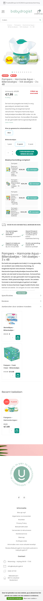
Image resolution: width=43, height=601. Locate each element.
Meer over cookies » (30, 598)
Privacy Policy (22, 523)
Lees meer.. (9, 122)
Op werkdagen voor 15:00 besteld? (12, 233)
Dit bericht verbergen (15, 598)
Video (14, 75)
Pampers (5, 75)
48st (9, 133)
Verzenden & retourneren (21, 530)
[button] (12, 72)
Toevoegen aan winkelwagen (26, 152)
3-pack (20, 144)
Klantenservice (21, 534)
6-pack (30, 144)
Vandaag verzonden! (13, 236)
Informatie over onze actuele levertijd (22, 544)
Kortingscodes (21, 541)
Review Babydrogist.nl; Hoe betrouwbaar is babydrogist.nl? (21, 549)
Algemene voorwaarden (21, 516)
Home (9, 25)
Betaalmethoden (21, 527)
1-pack (9, 144)
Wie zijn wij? (21, 512)
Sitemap (21, 537)
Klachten (21, 520)
